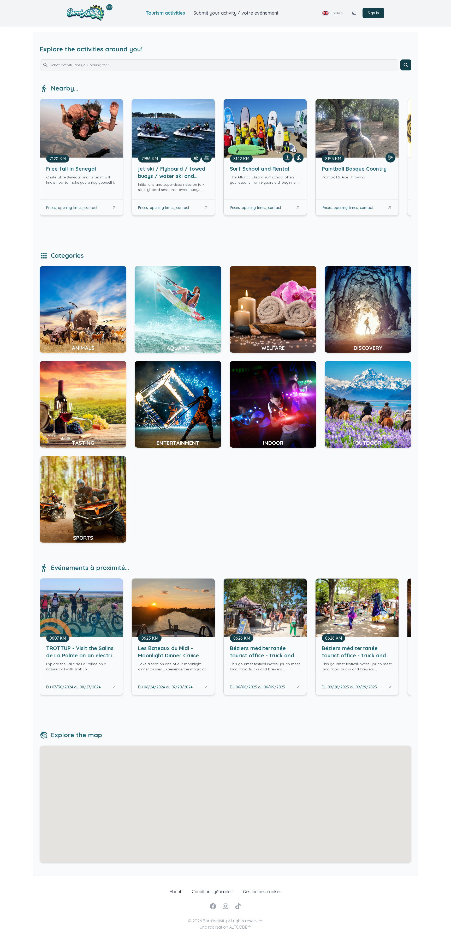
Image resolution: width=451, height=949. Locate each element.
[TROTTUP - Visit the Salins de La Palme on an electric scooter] (81, 658)
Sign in (373, 13)
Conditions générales (212, 891)
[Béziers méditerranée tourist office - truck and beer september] (357, 658)
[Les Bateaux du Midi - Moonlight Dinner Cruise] (173, 658)
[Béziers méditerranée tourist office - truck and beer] (265, 658)
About (175, 891)
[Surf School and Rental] (265, 175)
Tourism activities (165, 13)
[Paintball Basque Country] (357, 175)
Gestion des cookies (262, 891)
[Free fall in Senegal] (81, 175)
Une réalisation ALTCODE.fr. (226, 927)
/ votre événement (258, 13)
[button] (114, 207)
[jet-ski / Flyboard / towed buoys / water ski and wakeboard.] (173, 179)
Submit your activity (214, 13)
